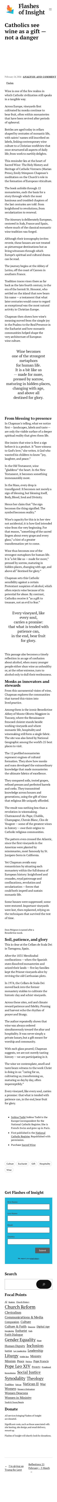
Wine (9, 1169)
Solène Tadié (18, 1117)
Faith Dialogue (14, 1334)
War (43, 1384)
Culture (10, 1163)
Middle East (24, 1357)
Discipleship (9, 1331)
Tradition (9, 1384)
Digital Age (43, 1326)
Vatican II (31, 1384)
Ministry (35, 1356)
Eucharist (22, 1163)
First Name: (12, 1202)
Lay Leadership (19, 1351)
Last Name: (12, 1213)
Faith (30, 1331)
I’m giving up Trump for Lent (14, 1467)
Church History (22, 1302)
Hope (39, 1340)
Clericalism (13, 1312)
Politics (29, 1361)
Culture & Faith (16, 1326)
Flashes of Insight (32, 9)
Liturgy (11, 1356)
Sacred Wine (29, 1145)
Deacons (31, 1327)
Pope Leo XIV (17, 1366)
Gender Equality (20, 1339)
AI (6, 1301)
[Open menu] (50, 9)
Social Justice (29, 1372)
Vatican (18, 1384)
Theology (35, 1378)
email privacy (34, 1258)
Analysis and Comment (39, 76)
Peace (20, 1361)
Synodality (15, 1378)
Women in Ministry (18, 1397)
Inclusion (35, 1345)
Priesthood (46, 1367)
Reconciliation (10, 1373)
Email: (10, 1225)
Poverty (36, 1366)
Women (10, 1388)
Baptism (12, 1302)
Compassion (12, 1322)
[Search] (43, 1284)
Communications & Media (24, 1317)
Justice (8, 1350)
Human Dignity (15, 1346)
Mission (10, 1361)
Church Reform (20, 1307)
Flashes (9, 82)
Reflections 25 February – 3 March (39, 1466)
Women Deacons (16, 1393)
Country (11, 1237)
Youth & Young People (14, 1402)
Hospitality (45, 1163)
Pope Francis (41, 1361)
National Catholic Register (28, 1134)
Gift (33, 1163)
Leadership (35, 1351)
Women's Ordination (26, 1389)
